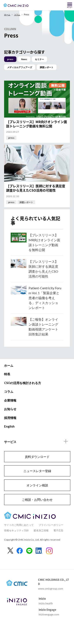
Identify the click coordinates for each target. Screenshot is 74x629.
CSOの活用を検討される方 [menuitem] (22, 383)
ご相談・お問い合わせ (37, 499)
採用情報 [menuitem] (10, 418)
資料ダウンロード (37, 457)
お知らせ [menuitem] (10, 409)
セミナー (39, 59)
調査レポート (46, 67)
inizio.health (46, 603)
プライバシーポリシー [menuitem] (51, 524)
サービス (10, 442)
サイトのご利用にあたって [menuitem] (19, 524)
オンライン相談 (37, 485)
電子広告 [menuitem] (58, 530)
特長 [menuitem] (7, 374)
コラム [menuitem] (8, 391)
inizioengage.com (49, 614)
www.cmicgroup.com (50, 588)
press (10, 59)
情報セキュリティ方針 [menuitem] (16, 530)
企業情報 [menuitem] (10, 400)
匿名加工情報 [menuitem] (41, 530)
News (24, 59)
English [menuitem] (9, 426)
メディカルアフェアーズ (19, 67)
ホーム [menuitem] (8, 365)
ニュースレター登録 (37, 471)
